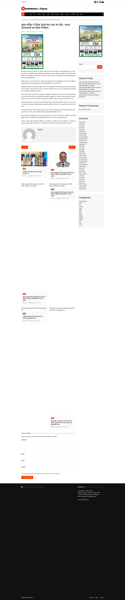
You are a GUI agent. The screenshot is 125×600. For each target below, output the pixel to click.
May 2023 (81, 179)
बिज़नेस (57, 14)
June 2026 (82, 126)
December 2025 (83, 137)
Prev (25, 147)
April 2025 (81, 151)
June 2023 (82, 177)
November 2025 (83, 138)
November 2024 (83, 161)
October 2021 (82, 188)
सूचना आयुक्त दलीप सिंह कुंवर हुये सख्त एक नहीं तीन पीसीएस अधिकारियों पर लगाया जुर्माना (62, 174)
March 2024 (82, 172)
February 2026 (83, 133)
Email (23, 460)
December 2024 (83, 159)
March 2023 (82, 183)
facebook (91, 597)
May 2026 (81, 127)
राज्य (26, 14)
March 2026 (82, 131)
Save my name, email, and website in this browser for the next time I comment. (41, 473)
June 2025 (82, 148)
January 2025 (82, 157)
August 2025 (82, 144)
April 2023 (81, 181)
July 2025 (81, 146)
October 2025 (82, 140)
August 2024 (82, 166)
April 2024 (81, 170)
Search (81, 64)
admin (24, 31)
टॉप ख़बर (39, 14)
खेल (34, 14)
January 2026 (82, 135)
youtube (102, 597)
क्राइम (30, 14)
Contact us (23, 1)
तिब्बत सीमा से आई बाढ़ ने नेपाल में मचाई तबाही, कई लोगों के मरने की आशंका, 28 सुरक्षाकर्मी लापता (61, 422)
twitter (96, 597)
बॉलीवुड (62, 14)
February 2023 (83, 185)
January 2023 (82, 186)
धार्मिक (48, 14)
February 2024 (83, 174)
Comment (24, 439)
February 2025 (83, 155)
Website (23, 467)
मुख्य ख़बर (67, 14)
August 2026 (82, 122)
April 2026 (81, 129)
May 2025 (81, 150)
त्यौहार (43, 14)
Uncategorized (83, 201)
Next (71, 147)
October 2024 (82, 162)
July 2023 (81, 175)
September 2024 (83, 164)
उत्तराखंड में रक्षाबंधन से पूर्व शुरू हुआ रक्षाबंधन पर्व (89, 82)
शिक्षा (77, 14)
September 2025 (83, 142)
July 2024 (81, 168)
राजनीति (73, 14)
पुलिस (52, 14)
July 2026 (81, 124)
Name (23, 454)
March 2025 (82, 153)
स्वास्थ (81, 14)
